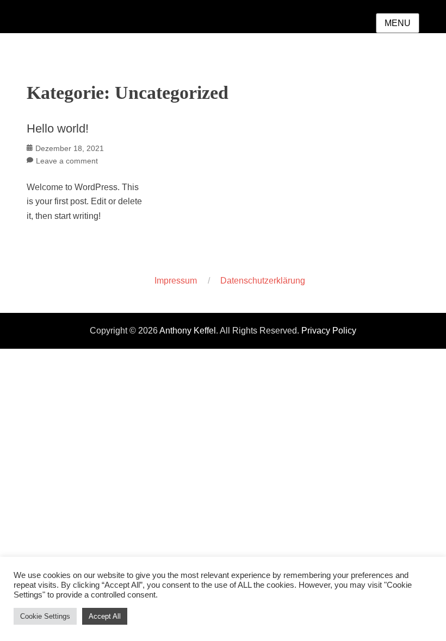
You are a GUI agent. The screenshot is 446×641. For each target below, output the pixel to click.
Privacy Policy (328, 330)
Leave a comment (67, 160)
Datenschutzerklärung (262, 280)
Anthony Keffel (187, 330)
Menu (398, 23)
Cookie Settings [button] (45, 616)
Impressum (175, 280)
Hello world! (58, 128)
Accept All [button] (105, 616)
